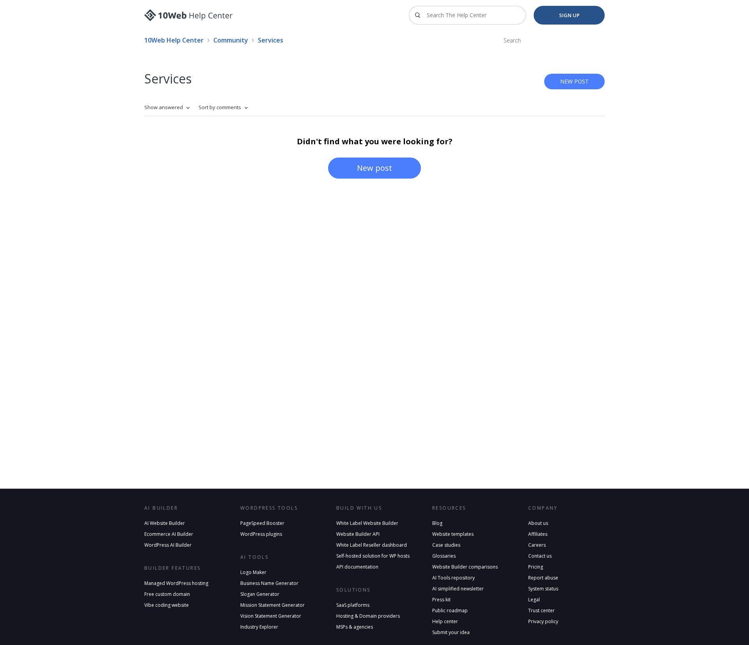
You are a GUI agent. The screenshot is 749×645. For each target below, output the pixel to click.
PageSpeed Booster (262, 523)
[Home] (188, 15)
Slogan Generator (259, 594)
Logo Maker (253, 572)
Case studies (446, 545)
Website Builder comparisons (465, 566)
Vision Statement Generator (270, 616)
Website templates (453, 534)
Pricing (535, 566)
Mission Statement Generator (272, 605)
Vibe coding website (166, 605)
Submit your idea (451, 632)
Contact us (540, 556)
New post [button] (574, 81)
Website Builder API (358, 534)
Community (230, 40)
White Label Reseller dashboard (371, 545)
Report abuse (543, 577)
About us (538, 523)
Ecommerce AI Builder (168, 534)
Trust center (541, 610)
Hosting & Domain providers (368, 616)
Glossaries (444, 556)
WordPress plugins (261, 534)
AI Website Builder (164, 523)
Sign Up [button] (569, 15)
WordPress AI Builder (168, 545)
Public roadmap (450, 610)
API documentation (357, 566)
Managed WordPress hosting (176, 583)
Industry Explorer (259, 627)
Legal (534, 599)
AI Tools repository (453, 577)
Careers (537, 545)
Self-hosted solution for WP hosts (373, 556)
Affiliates (537, 534)
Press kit (441, 599)
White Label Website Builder (367, 523)
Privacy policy (543, 621)
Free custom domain (167, 594)
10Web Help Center (174, 40)
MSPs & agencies (354, 627)
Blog (437, 523)
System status (543, 588)
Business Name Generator (269, 583)
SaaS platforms (352, 605)
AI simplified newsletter (458, 588)
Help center (445, 621)
